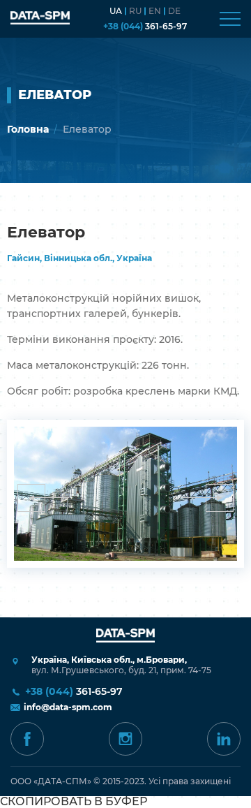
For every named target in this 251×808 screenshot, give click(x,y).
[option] (125, 493)
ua (115, 11)
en (155, 11)
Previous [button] (31, 498)
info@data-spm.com (68, 707)
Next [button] (220, 498)
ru (135, 11)
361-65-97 (145, 26)
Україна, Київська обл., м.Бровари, (121, 665)
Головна (28, 129)
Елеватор (87, 129)
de (174, 11)
